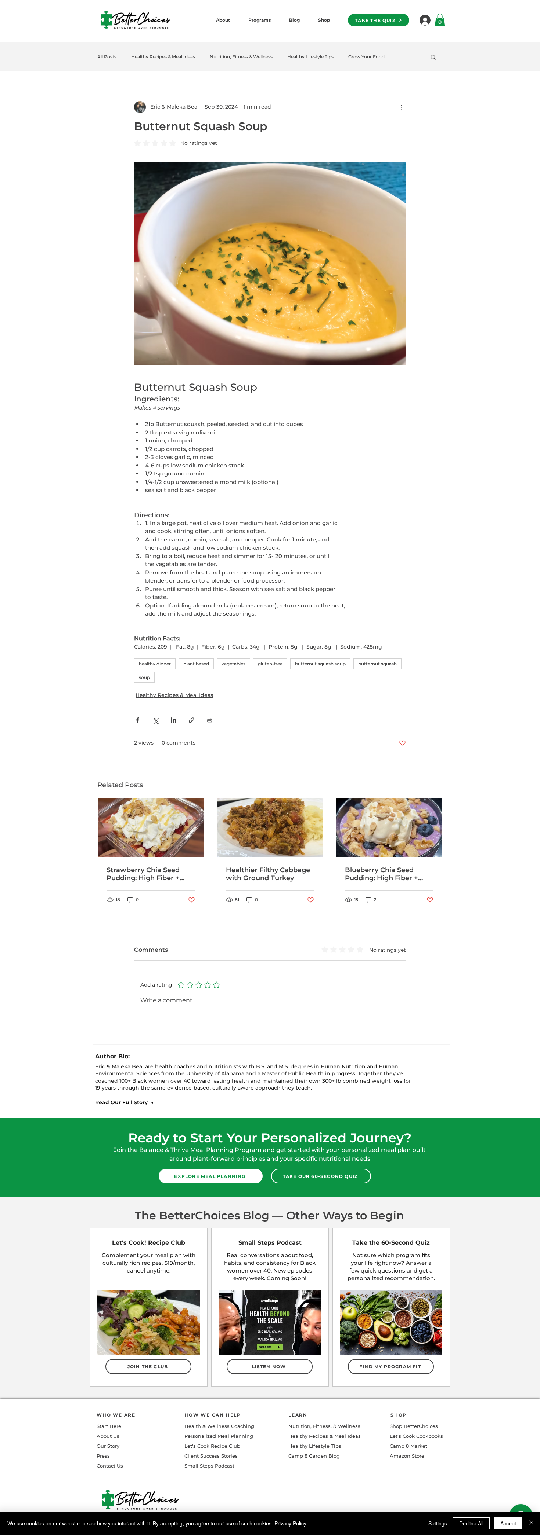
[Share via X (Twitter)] (155, 720)
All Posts (106, 56)
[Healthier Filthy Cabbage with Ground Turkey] (270, 827)
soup (144, 677)
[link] (440, 20)
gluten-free (270, 663)
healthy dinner (155, 663)
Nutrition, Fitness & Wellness (241, 56)
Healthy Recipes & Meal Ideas (163, 56)
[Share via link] (191, 720)
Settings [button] (437, 1523)
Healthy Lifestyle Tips (310, 56)
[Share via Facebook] (137, 720)
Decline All (471, 1523)
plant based (196, 663)
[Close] (531, 1523)
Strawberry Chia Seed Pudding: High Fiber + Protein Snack (143, 874)
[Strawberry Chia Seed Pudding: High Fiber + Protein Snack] (151, 827)
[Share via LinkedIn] (173, 720)
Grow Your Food (366, 56)
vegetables (233, 663)
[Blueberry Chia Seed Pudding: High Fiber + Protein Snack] (389, 827)
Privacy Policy (290, 1523)
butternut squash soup (320, 663)
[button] (433, 57)
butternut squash (377, 663)
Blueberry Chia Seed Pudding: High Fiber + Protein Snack (381, 874)
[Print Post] (209, 720)
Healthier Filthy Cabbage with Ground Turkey (268, 874)
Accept (508, 1523)
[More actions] (401, 107)
